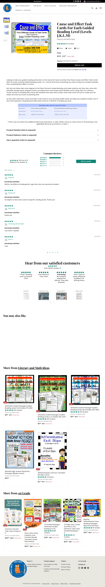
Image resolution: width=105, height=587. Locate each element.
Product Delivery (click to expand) (22, 135)
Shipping (59, 61)
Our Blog (37, 6)
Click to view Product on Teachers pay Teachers (65, 108)
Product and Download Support (51, 570)
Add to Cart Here (37, 114)
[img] (9, 175)
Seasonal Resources (68, 6)
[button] (61, 44)
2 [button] (50, 253)
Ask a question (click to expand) (21, 140)
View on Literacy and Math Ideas (38, 108)
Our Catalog (50, 6)
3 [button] (52, 253)
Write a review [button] (86, 161)
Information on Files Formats (50, 565)
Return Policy (65, 570)
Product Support (23, 10)
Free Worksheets (23, 6)
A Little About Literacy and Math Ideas (34, 565)
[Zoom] (31, 38)
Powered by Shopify (75, 583)
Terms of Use (65, 564)
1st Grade (24, 493)
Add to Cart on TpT (62, 114)
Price (59, 53)
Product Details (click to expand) (21, 130)
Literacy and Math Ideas (66, 39)
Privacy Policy (65, 567)
